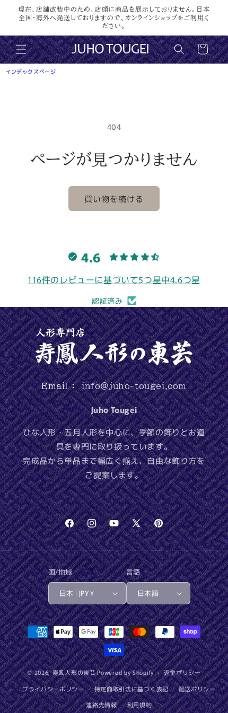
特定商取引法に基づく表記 (131, 688)
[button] (21, 49)
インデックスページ (30, 71)
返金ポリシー (182, 672)
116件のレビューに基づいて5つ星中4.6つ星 (114, 279)
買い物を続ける (114, 198)
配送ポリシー (197, 688)
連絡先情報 (101, 704)
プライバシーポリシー (53, 688)
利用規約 (139, 704)
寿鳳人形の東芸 (74, 672)
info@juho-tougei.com (134, 386)
